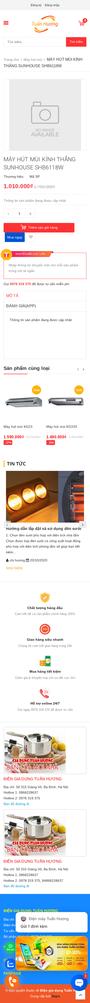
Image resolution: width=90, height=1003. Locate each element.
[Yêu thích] (31, 237)
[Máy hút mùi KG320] (66, 402)
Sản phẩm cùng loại (27, 368)
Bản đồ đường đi (16, 804)
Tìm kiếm (76, 42)
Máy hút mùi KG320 (61, 426)
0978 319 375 (20, 284)
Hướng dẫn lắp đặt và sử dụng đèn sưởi (43, 529)
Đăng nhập (52, 5)
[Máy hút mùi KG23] (24, 402)
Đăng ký (36, 5)
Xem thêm (14, 568)
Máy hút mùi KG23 (18, 426)
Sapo (56, 996)
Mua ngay (14, 237)
